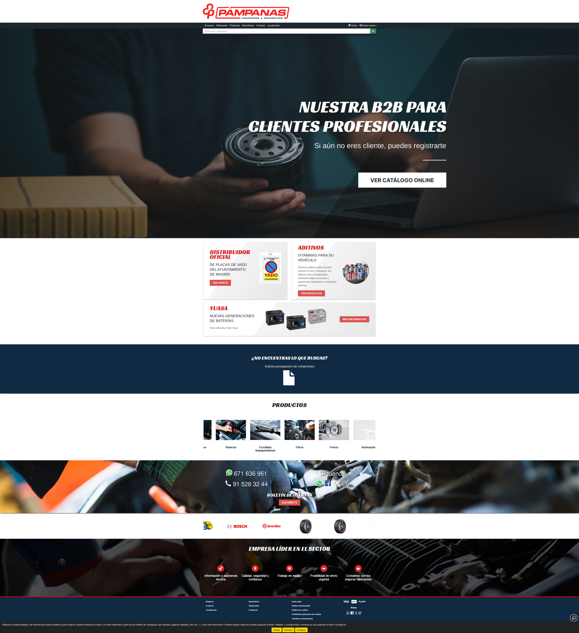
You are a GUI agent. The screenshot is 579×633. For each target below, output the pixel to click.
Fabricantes (222, 25)
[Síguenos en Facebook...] (328, 483)
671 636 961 (249, 473)
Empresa (209, 25)
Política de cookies (300, 610)
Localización (273, 25)
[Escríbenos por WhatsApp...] (320, 483)
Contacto (260, 25)
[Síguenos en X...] (337, 483)
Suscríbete (289, 502)
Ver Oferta (220, 282)
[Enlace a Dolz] (358, 526)
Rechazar (288, 630)
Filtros (255, 447)
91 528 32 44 (249, 483)
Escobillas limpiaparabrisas (221, 449)
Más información (354, 319)
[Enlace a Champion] (290, 526)
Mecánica (358, 447)
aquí (200, 624)
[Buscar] (373, 31)
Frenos (289, 447)
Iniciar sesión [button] (368, 25)
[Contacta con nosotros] (573, 618)
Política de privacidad (301, 605)
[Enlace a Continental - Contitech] (324, 526)
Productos (235, 25)
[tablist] (289, 133)
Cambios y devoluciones (302, 618)
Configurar (301, 630)
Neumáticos (248, 25)
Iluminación (324, 447)
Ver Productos (311, 293)
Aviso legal (296, 601)
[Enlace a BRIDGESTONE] (221, 526)
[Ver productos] (221, 430)
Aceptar (277, 630)
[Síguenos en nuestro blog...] (346, 483)
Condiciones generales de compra (306, 614)
